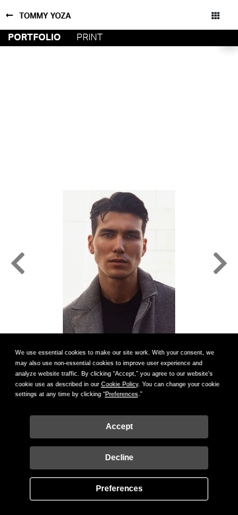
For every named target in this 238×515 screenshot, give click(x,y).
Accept (119, 426)
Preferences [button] (121, 394)
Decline (119, 457)
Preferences (119, 488)
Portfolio (34, 37)
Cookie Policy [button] (119, 384)
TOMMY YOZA (45, 16)
